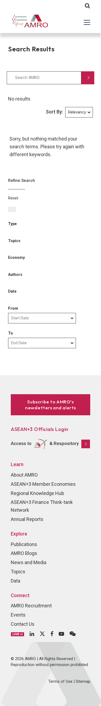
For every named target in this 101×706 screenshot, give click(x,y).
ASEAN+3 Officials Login (39, 429)
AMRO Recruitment (31, 605)
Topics (18, 571)
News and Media (28, 562)
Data (15, 581)
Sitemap (83, 681)
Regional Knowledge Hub (37, 493)
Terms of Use (60, 681)
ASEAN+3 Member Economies (43, 484)
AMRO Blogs (24, 553)
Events (18, 615)
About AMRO (24, 475)
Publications (24, 544)
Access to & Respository (45, 443)
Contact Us (22, 624)
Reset (13, 198)
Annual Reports (27, 519)
